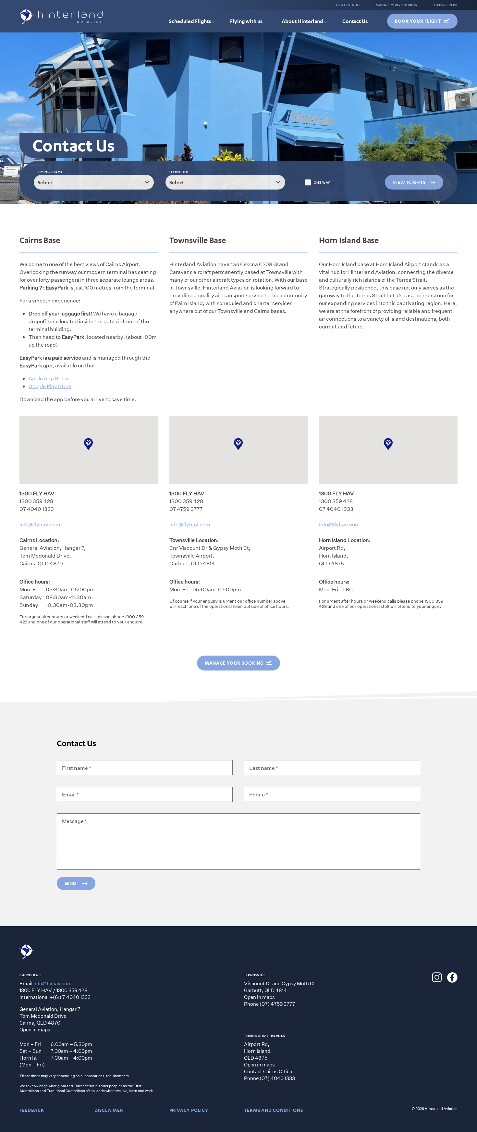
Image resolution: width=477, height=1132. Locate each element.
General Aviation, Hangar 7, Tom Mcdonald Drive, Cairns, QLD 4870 (52, 555)
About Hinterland (302, 21)
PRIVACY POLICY (188, 1110)
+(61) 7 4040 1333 (70, 997)
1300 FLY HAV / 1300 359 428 (53, 990)
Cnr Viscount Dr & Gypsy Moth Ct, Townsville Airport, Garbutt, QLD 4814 (210, 555)
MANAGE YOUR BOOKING (396, 5)
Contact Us (355, 21)
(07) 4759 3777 (277, 1004)
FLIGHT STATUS (348, 5)
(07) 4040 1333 (277, 1078)
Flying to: (179, 171)
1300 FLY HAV (36, 493)
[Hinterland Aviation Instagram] (437, 977)
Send (70, 883)
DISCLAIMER (108, 1110)
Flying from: (50, 171)
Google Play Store (50, 386)
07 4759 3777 (185, 508)
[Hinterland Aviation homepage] (61, 16)
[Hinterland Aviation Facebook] (452, 977)
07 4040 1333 (36, 508)
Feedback (31, 1110)
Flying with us (246, 21)
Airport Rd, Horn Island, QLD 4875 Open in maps (259, 1054)
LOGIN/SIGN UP (445, 5)
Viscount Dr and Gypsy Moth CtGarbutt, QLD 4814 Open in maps (279, 990)
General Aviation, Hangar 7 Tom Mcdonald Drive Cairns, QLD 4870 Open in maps (49, 1019)
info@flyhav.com (39, 524)
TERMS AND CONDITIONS (273, 1110)
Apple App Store (48, 378)
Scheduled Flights (190, 21)
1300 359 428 (36, 501)
